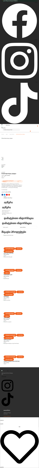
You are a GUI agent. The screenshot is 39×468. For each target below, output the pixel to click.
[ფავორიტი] (19, 465)
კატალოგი (2, 420)
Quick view (19, 248)
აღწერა (5, 196)
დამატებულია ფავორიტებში (10, 291)
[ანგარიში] (0, 422)
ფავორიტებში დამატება (10, 248)
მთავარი (3, 134)
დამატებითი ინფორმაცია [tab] (19, 218)
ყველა (7, 134)
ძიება (18, 130)
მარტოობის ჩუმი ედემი (8, 274)
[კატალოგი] (0, 418)
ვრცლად (7, 272)
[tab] (20, 196)
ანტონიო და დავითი (7, 339)
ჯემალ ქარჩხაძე (12, 134)
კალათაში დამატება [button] (9, 251)
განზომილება (6, 296)
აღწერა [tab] (8, 202)
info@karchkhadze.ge (7, 416)
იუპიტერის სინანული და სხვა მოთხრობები (12, 361)
